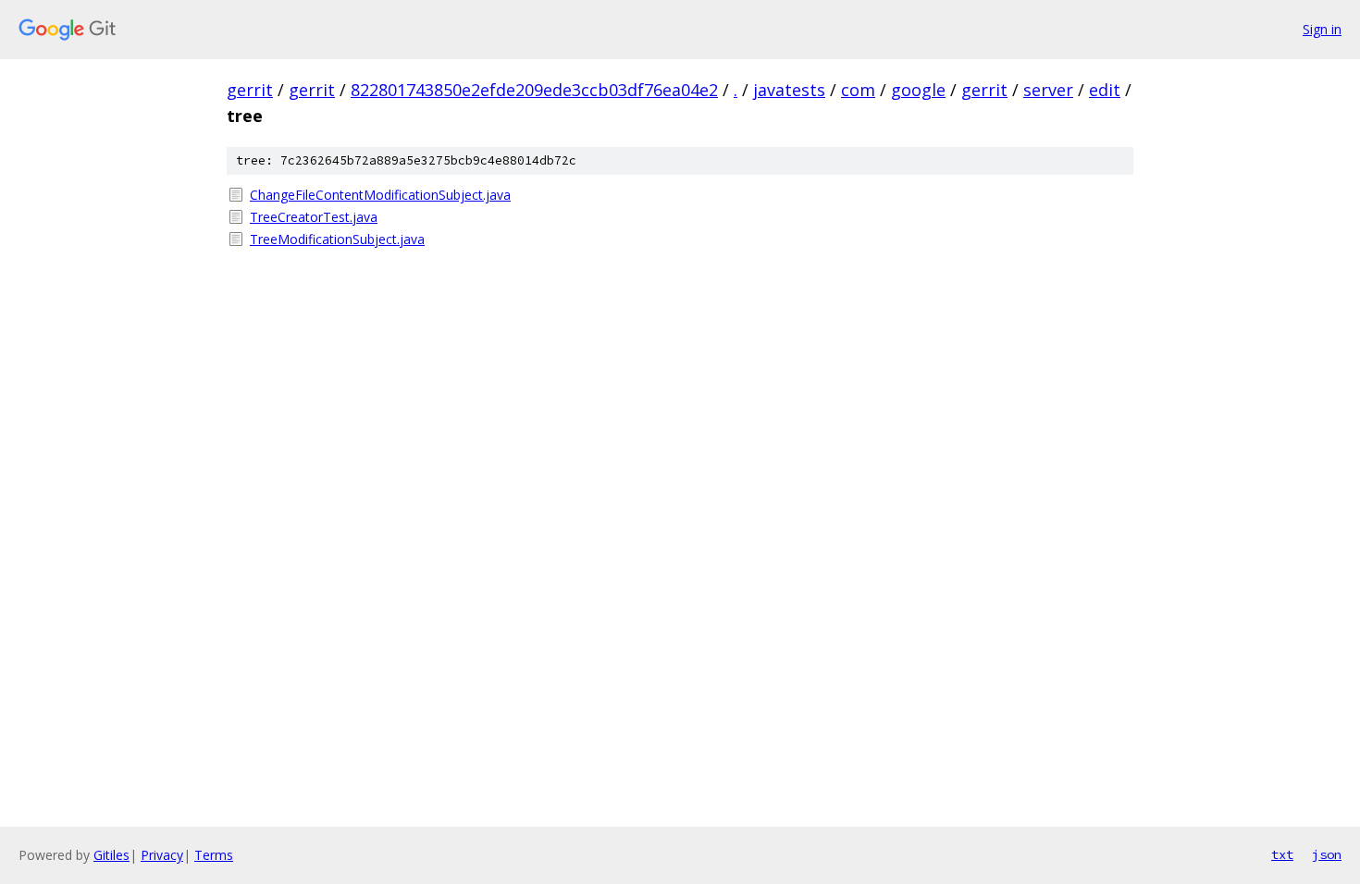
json (1326, 854)
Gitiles (111, 855)
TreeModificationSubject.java (337, 239)
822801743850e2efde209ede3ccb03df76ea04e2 (534, 90)
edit (1104, 90)
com (858, 90)
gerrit (250, 90)
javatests (789, 90)
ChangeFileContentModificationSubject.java (380, 194)
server (1048, 90)
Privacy (162, 855)
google (918, 90)
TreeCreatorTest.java (313, 217)
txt (1282, 854)
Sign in (1322, 29)
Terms (213, 855)
